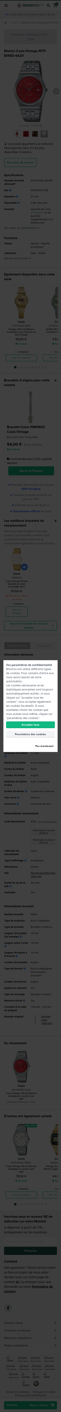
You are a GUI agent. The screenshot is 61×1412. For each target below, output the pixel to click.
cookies (15, 673)
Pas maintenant (44, 746)
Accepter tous (30, 725)
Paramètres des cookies (30, 734)
